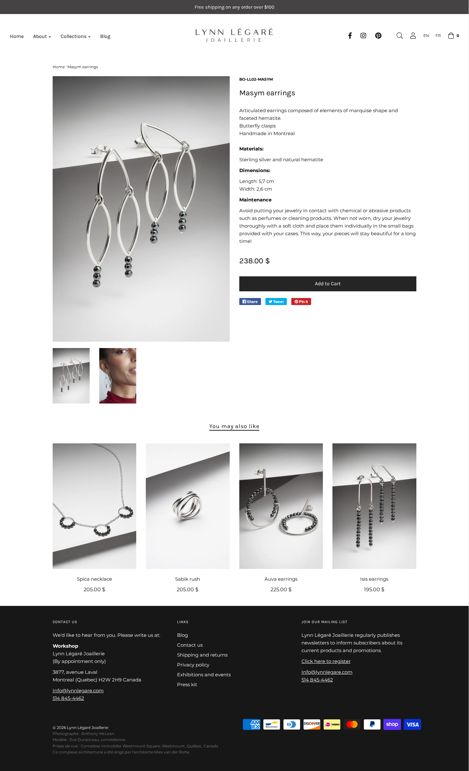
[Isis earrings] (374, 506)
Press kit (187, 684)
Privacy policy (193, 665)
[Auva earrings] (281, 506)
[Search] (396, 36)
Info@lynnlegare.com (78, 690)
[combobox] (423, 35)
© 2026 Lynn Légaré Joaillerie (80, 727)
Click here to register (326, 661)
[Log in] (410, 36)
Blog (105, 36)
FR (438, 35)
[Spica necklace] (95, 506)
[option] (435, 35)
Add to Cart (328, 283)
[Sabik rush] (188, 506)
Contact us (190, 645)
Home (17, 36)
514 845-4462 (68, 698)
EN (426, 35)
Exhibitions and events (204, 675)
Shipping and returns (202, 655)
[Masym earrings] (71, 376)
